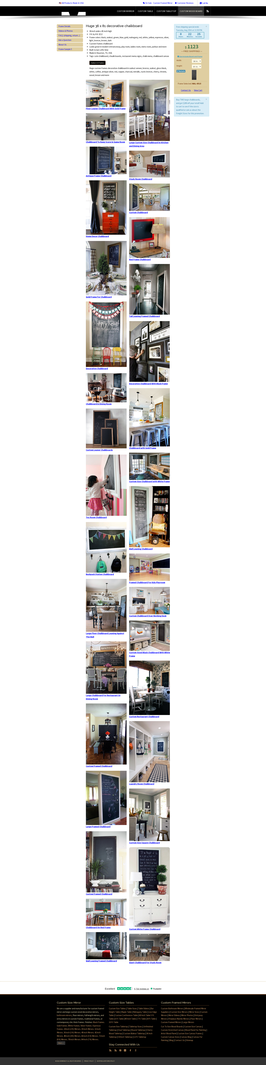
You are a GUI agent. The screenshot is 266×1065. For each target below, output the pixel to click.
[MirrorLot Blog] (207, 11)
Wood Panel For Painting (195, 1030)
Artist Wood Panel (168, 1033)
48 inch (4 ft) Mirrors (72, 1036)
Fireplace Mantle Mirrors (178, 1018)
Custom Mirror (125, 11)
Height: (179, 66)
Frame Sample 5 (65, 49)
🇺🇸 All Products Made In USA (71, 3)
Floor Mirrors (196, 1018)
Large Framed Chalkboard (98, 826)
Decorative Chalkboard (97, 368)
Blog (171, 1040)
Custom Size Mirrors (179, 1012)
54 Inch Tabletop (125, 1037)
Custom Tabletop (166, 11)
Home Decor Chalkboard (97, 236)
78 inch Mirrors (74, 1039)
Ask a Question (64, 40)
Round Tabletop (138, 1030)
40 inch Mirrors (87, 1032)
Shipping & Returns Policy (106, 1061)
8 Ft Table (151, 1018)
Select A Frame (97, 63)
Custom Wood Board (191, 11)
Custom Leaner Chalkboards (99, 450)
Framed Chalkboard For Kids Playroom (147, 582)
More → (61, 1043)
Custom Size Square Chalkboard (144, 842)
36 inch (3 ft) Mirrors (72, 1032)
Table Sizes (132, 1008)
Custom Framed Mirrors (171, 1022)
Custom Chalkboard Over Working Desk (147, 616)
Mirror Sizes (194, 1012)
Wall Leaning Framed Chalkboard (101, 961)
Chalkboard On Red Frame (98, 927)
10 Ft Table (113, 1022)
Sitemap (189, 1040)
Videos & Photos (65, 31)
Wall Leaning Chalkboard (141, 549)
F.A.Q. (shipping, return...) (69, 35)
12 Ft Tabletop (140, 1037)
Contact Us (186, 90)
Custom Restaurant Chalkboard (144, 716)
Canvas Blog (186, 1037)
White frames (74, 1025)
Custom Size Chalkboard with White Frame (149, 481)
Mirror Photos (187, 1015)
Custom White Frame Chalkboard (144, 929)
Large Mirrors (188, 1022)
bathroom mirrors (64, 1015)
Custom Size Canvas (193, 1026)
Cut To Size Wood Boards (172, 1026)
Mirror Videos (174, 1015)
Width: (179, 60)
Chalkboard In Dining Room (99, 404)
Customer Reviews (185, 3)
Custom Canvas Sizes (170, 1037)
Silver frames (86, 1025)
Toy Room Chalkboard (96, 517)
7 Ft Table (141, 1018)
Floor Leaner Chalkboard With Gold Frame (106, 108)
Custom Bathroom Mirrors (172, 1008)
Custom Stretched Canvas (172, 1030)
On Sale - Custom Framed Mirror (158, 3)
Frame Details (64, 26)
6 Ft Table (119, 1018)
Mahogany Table (140, 1012)
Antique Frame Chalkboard (98, 176)
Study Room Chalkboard (140, 179)
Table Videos (143, 1008)
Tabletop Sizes (135, 1026)
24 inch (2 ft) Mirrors (72, 1029)
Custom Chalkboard (138, 212)
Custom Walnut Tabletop (134, 1033)
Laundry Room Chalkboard (141, 784)
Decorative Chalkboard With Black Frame (148, 383)
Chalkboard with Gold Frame (142, 448)
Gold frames (62, 1025)
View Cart (198, 90)
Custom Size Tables (117, 1008)
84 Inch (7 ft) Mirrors (89, 1039)
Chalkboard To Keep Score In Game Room (105, 142)
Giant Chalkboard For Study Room (145, 962)
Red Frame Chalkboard (140, 259)
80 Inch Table (130, 1018)
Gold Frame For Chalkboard (99, 297)
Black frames (98, 1022)
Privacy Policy (89, 1061)
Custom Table (145, 11)
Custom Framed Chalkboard (99, 766)
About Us (62, 44)
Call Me (205, 3)
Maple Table (126, 1012)
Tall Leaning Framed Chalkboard (144, 316)
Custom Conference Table (126, 1015)
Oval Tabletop (124, 1030)
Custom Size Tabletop (118, 1026)
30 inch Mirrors (87, 1029)
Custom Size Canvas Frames (190, 1033)
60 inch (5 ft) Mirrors (89, 1036)
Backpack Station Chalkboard (100, 574)
